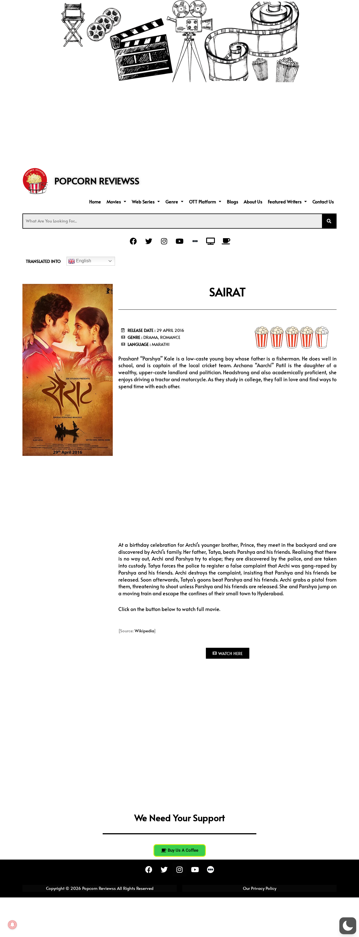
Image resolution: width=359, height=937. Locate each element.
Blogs (232, 201)
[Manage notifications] (12, 924)
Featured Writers (285, 201)
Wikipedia (144, 630)
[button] (116, 201)
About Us (253, 201)
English (83, 260)
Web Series (143, 201)
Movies (114, 201)
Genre (171, 201)
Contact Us (323, 201)
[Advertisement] (179, 124)
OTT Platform (202, 201)
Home (95, 201)
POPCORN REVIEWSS (96, 180)
